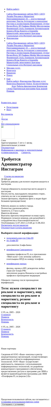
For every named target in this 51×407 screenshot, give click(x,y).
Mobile (33, 26)
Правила (5, 317)
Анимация (29, 28)
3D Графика (24, 26)
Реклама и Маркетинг (24, 16)
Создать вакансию (23, 228)
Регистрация (12, 107)
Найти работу (13, 9)
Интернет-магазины (32, 36)
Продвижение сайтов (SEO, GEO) (29, 14)
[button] (7, 11)
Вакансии (11, 73)
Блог (14, 86)
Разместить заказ (9, 102)
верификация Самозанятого (19, 250)
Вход (9, 109)
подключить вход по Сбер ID (20, 238)
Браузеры (36, 33)
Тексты (20, 21)
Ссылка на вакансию (14, 176)
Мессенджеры (43, 26)
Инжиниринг (36, 24)
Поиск (10, 75)
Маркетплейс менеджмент (19, 33)
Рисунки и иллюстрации (18, 24)
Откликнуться (7, 147)
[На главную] (3, 4)
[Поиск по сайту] (9, 98)
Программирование (16, 19)
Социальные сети (15, 36)
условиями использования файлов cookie (20, 402)
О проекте (6, 314)
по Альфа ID (12, 240)
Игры (17, 31)
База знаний (41, 88)
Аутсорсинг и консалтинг (36, 21)
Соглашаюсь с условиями (13, 404)
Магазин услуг (14, 68)
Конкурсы (11, 70)
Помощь (10, 91)
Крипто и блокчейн (29, 31)
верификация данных (17, 264)
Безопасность (7, 319)
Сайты (10, 14)
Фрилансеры (12, 38)
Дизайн (10, 16)
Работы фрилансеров (26, 86)
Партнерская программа (24, 88)
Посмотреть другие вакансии (14, 225)
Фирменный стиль (15, 28)
